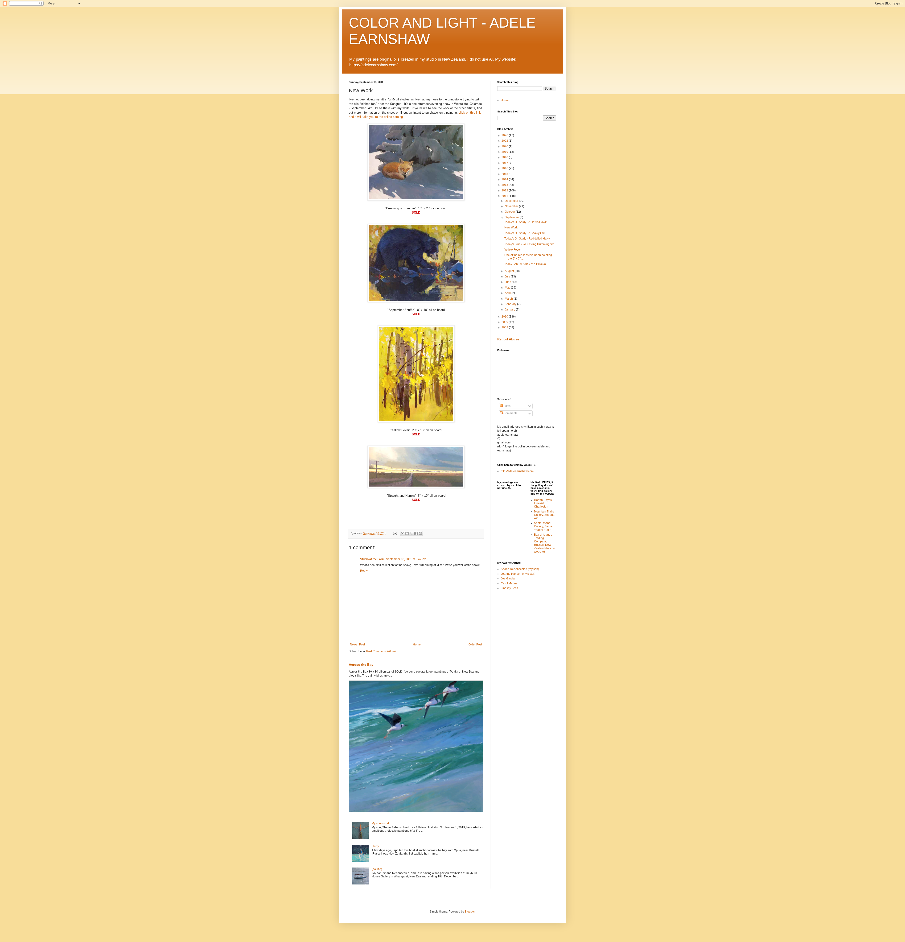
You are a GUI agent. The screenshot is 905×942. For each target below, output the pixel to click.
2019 (505, 151)
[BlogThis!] (407, 533)
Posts (506, 406)
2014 (505, 179)
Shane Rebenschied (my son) (520, 569)
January (510, 309)
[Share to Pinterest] (420, 533)
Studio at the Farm (372, 559)
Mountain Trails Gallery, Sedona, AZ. (544, 515)
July (508, 276)
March (509, 298)
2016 (505, 168)
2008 (505, 327)
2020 (505, 146)
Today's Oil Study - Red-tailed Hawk (527, 238)
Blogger (470, 911)
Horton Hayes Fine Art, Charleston (543, 503)
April (508, 293)
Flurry (375, 846)
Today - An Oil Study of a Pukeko (525, 264)
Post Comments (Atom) (381, 651)
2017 (505, 163)
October (510, 211)
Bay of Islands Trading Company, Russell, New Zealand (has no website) (544, 543)
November (512, 206)
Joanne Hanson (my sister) (518, 573)
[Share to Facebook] (416, 533)
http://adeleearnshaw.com (517, 471)
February (511, 304)
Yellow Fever (512, 249)
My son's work (381, 823)
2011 (505, 196)
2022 (505, 140)
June (508, 282)
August (509, 271)
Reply (364, 570)
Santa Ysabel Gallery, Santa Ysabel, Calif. (543, 526)
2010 (505, 316)
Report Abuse (508, 339)
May (508, 287)
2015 (505, 174)
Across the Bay (361, 664)
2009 (505, 322)
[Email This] (402, 533)
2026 (505, 135)
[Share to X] (411, 533)
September (512, 217)
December (512, 200)
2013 (505, 184)
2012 (505, 190)
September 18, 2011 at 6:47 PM (406, 559)
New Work (511, 227)
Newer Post (357, 644)
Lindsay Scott (509, 588)
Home (417, 644)
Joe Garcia (508, 578)
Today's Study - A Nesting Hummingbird (529, 244)
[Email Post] (395, 533)
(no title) (377, 869)
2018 (505, 157)
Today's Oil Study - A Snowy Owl (524, 233)
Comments (510, 413)
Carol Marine (509, 583)
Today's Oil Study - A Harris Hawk (525, 222)
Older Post (475, 644)
